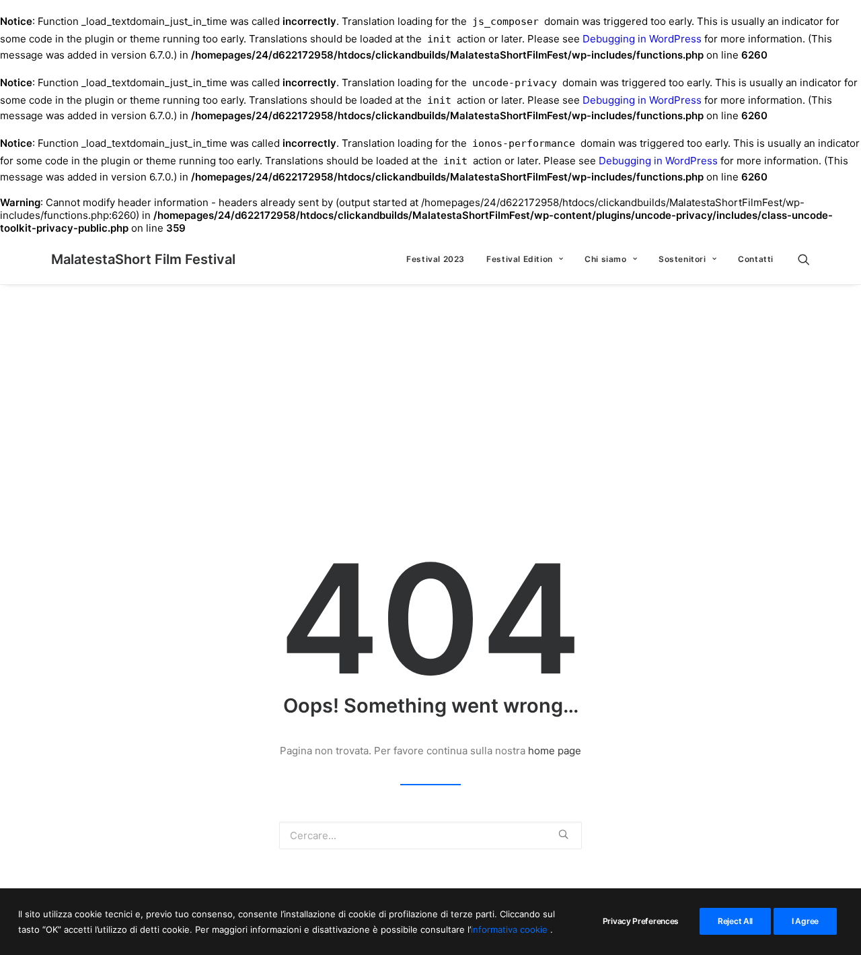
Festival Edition (519, 259)
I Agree (805, 921)
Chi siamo (605, 259)
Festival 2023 (435, 259)
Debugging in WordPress (642, 38)
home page (554, 750)
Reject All (735, 921)
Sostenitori (682, 259)
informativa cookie (510, 928)
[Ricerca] (804, 259)
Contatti (756, 259)
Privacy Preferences (641, 921)
